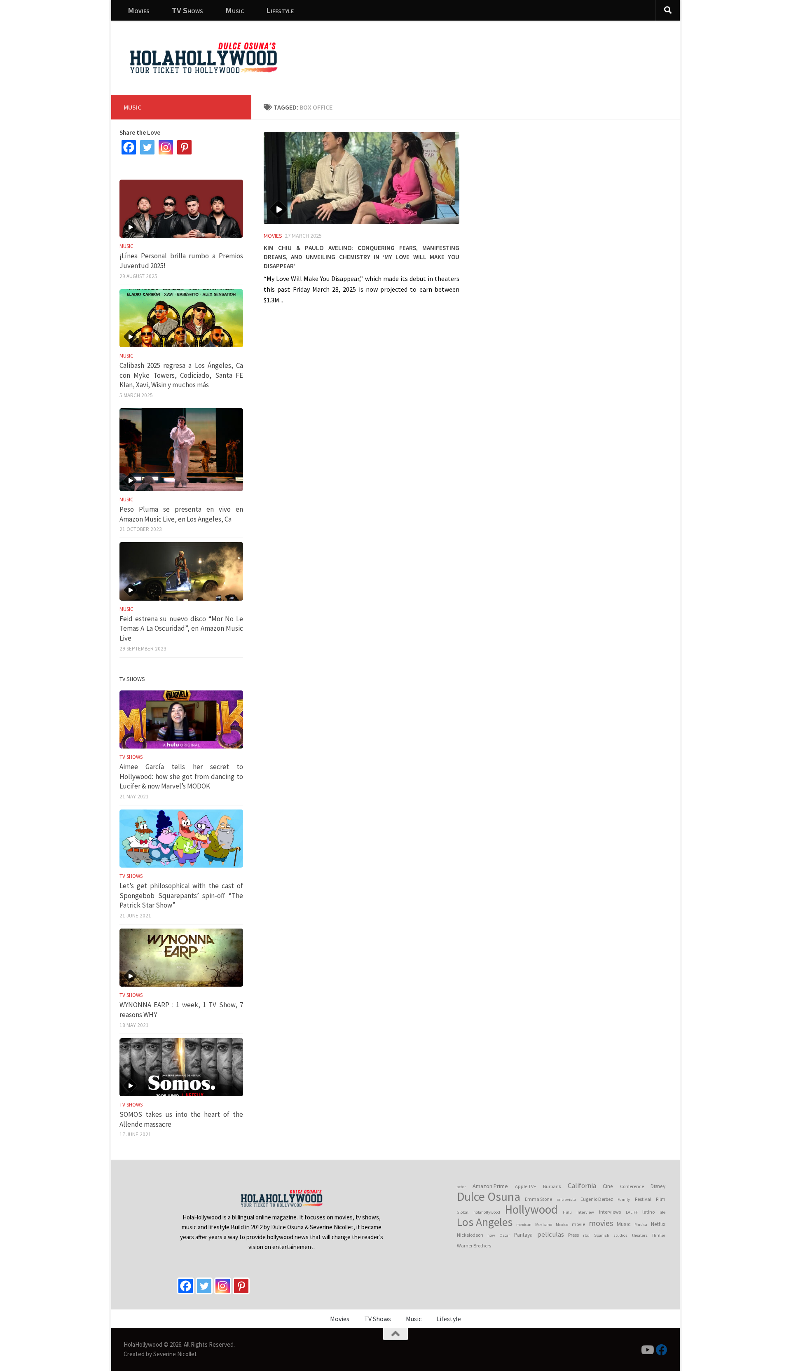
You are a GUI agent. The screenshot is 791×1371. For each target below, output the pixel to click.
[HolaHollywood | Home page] (203, 57)
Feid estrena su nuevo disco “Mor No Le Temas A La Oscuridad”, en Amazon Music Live (181, 628)
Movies (139, 10)
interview (585, 1212)
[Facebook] (128, 147)
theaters (640, 1235)
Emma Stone (538, 1199)
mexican (523, 1224)
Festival (643, 1199)
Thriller (658, 1235)
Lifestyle (280, 10)
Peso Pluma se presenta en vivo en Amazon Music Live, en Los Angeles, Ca (181, 514)
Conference (632, 1186)
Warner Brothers (474, 1245)
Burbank (552, 1186)
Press (573, 1235)
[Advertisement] (523, 51)
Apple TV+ (525, 1186)
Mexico (562, 1224)
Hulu (567, 1212)
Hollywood (531, 1209)
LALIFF (632, 1212)
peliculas (550, 1234)
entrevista (566, 1199)
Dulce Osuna (488, 1197)
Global (462, 1212)
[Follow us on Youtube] (647, 1350)
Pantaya (523, 1234)
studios (620, 1235)
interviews (610, 1212)
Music (234, 10)
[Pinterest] (184, 147)
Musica (640, 1224)
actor (461, 1186)
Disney (658, 1186)
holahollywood (486, 1212)
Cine (608, 1186)
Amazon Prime (490, 1186)
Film (660, 1199)
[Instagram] (165, 147)
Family (624, 1199)
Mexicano (543, 1224)
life (662, 1212)
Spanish (601, 1235)
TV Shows (187, 10)
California (582, 1185)
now (491, 1235)
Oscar (505, 1235)
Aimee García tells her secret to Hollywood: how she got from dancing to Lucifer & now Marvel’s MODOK (181, 776)
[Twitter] (147, 147)
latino (648, 1212)
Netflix (658, 1224)
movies (601, 1223)
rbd (586, 1235)
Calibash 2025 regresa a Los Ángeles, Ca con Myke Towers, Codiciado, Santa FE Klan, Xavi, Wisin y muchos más (181, 375)
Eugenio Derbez (596, 1199)
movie (578, 1224)
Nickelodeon (470, 1235)
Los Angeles (485, 1222)
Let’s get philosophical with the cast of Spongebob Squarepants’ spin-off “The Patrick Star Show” (181, 895)
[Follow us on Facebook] (661, 1350)
